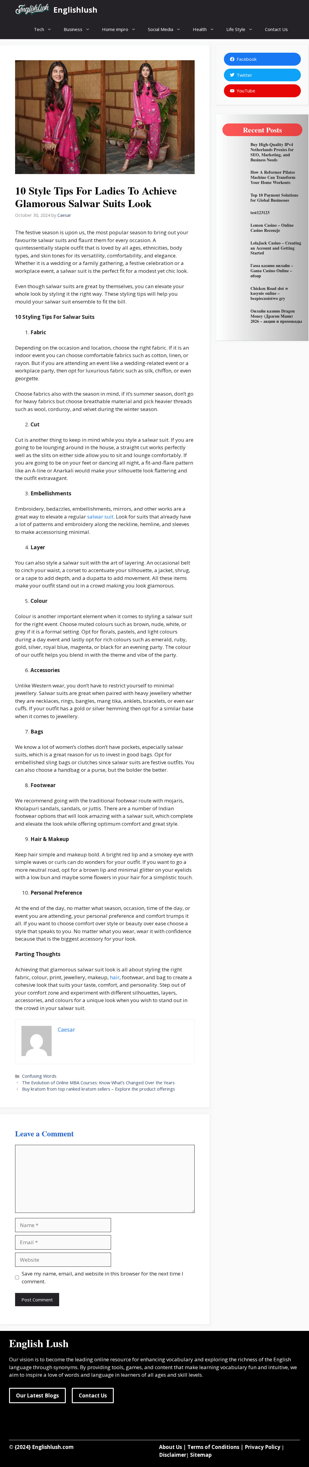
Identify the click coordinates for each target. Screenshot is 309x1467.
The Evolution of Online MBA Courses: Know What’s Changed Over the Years (98, 1082)
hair (114, 977)
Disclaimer (172, 1454)
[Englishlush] (32, 10)
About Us (170, 1447)
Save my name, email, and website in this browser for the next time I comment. (102, 1277)
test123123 (259, 212)
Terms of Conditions (213, 1447)
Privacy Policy (262, 1447)
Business (73, 29)
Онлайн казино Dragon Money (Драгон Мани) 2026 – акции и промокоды (276, 316)
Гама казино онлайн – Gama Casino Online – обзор (271, 270)
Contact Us (276, 29)
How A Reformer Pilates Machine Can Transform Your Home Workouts (272, 177)
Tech (39, 29)
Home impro (115, 29)
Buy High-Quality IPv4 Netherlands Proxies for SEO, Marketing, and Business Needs (272, 152)
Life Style (235, 29)
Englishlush (75, 10)
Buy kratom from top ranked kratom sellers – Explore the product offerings (99, 1089)
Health (200, 29)
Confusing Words (39, 1076)
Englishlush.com (53, 1447)
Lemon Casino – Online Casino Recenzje (272, 227)
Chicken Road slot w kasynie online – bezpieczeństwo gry (269, 293)
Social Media (160, 29)
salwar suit (100, 516)
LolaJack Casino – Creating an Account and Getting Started (275, 248)
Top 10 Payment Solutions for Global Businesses (274, 197)
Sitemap (201, 1454)
